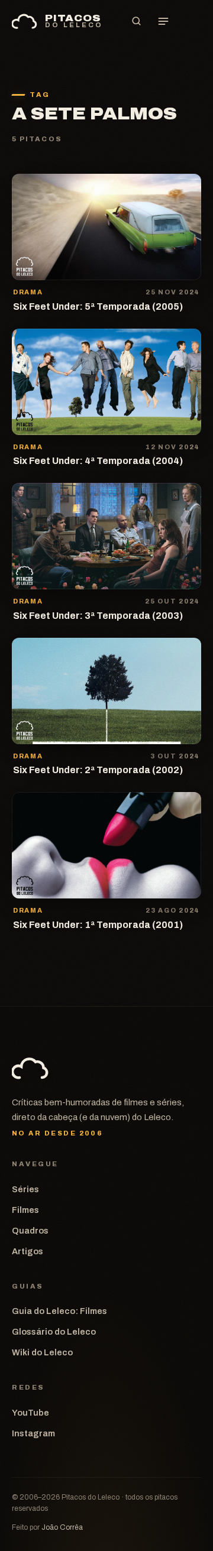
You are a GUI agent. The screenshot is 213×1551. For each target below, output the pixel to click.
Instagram (33, 1433)
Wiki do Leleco (42, 1352)
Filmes (25, 1210)
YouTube (30, 1412)
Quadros (30, 1230)
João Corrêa (62, 1527)
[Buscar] (136, 21)
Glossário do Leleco (54, 1331)
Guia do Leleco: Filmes (59, 1311)
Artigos (27, 1251)
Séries (25, 1189)
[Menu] (163, 21)
